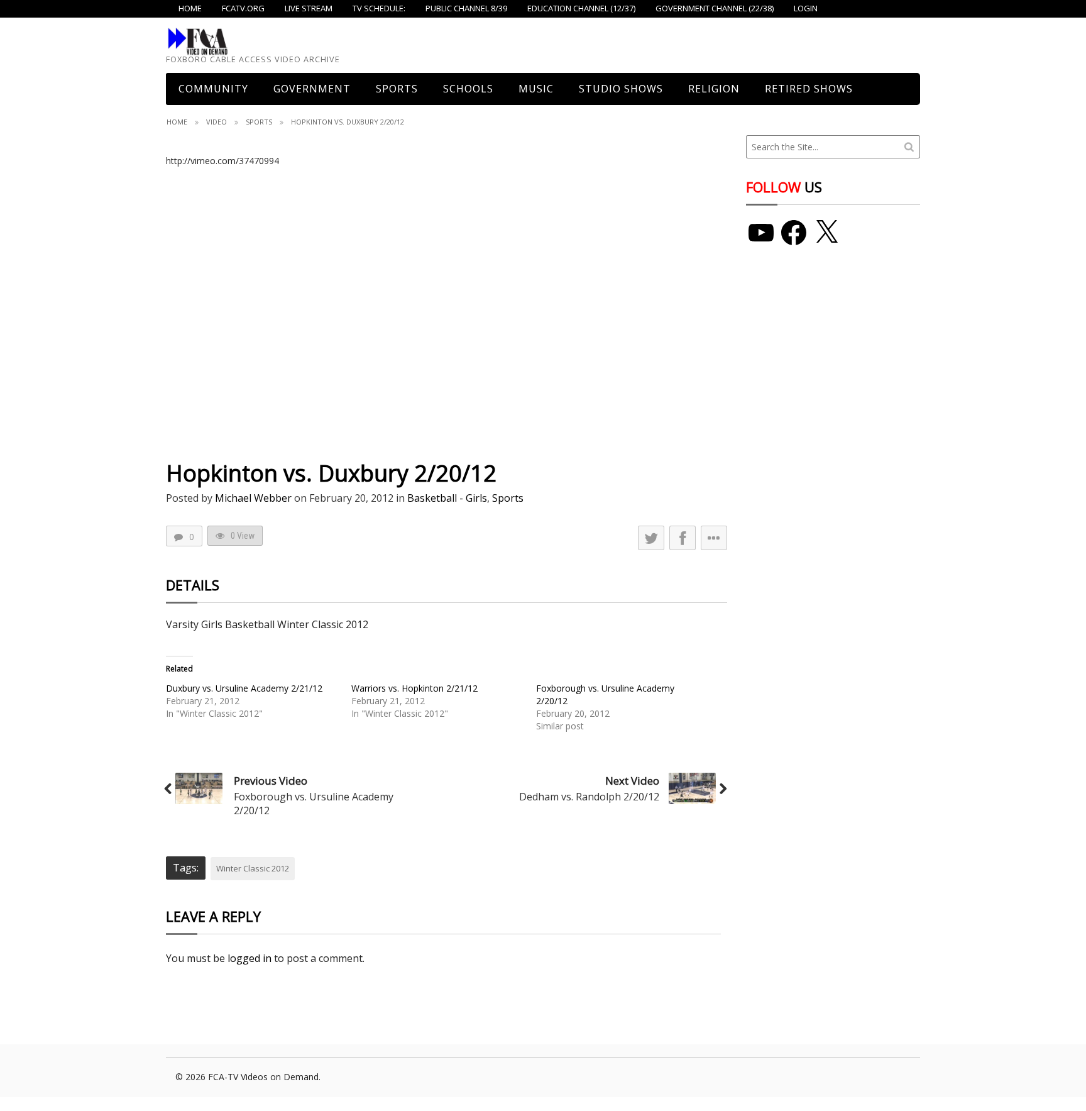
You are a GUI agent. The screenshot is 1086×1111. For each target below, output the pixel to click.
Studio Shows (621, 89)
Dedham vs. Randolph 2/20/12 (589, 797)
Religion (714, 89)
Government (312, 89)
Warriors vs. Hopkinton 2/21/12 (414, 688)
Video (216, 121)
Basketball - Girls (447, 498)
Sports (397, 89)
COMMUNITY (213, 89)
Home (177, 121)
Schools (468, 89)
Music (536, 89)
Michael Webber (253, 498)
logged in (250, 958)
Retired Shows (809, 89)
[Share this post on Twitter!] (651, 538)
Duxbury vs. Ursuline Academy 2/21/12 (244, 688)
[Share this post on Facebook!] (682, 538)
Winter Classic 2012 (252, 868)
